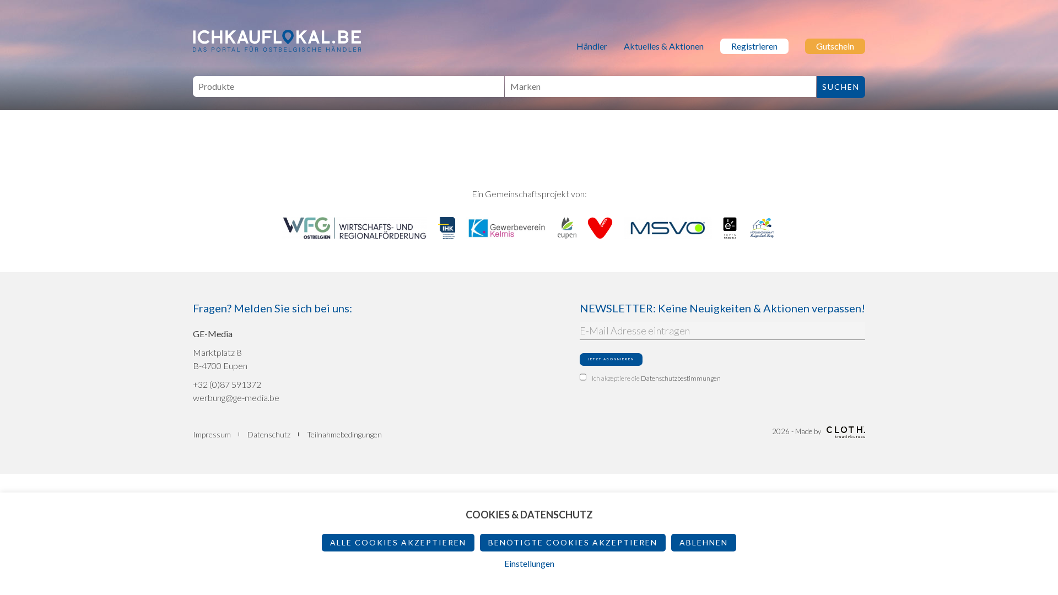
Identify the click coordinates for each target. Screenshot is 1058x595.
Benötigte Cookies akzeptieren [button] (572, 542)
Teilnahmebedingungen (344, 434)
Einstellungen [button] (529, 563)
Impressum (212, 434)
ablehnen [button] (703, 542)
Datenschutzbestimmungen (681, 378)
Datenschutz (268, 434)
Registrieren (754, 46)
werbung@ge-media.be (236, 397)
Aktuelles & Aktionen (664, 46)
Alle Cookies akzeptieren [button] (398, 542)
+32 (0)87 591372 (227, 384)
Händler (591, 46)
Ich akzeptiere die (656, 378)
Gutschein (835, 46)
